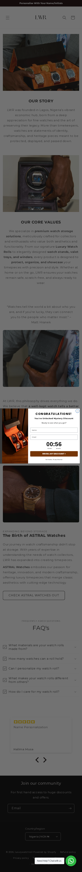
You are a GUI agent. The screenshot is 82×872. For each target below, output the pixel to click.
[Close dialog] (77, 411)
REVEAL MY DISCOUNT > (54, 453)
